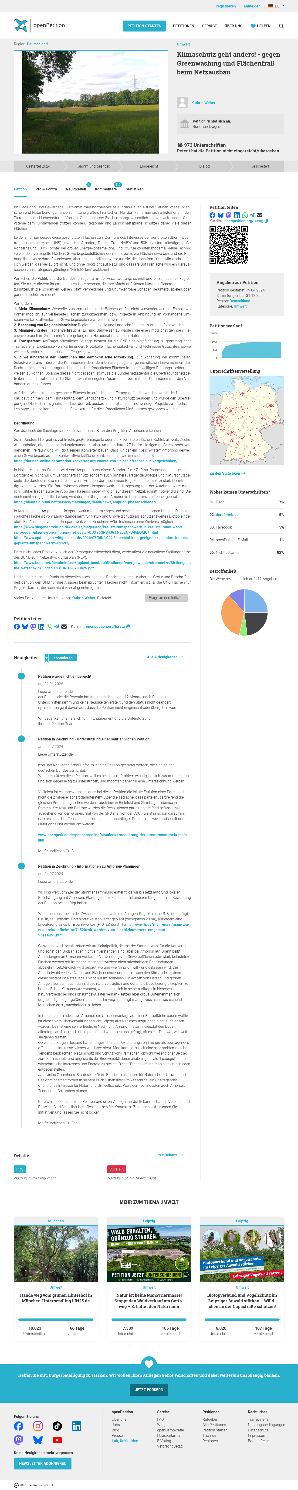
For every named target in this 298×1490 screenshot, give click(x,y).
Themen (209, 1435)
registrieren (226, 6)
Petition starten (144, 26)
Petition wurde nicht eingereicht (64, 676)
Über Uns (233, 26)
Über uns (119, 1419)
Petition (20, 189)
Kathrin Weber (203, 103)
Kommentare (106, 187)
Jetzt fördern (149, 1390)
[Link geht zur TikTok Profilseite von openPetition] (57, 1426)
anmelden (252, 6)
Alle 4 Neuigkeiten (163, 657)
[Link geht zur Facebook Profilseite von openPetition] (18, 1426)
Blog (115, 1430)
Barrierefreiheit (260, 1441)
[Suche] (281, 26)
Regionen (210, 1441)
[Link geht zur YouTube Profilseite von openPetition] (57, 1440)
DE (276, 6)
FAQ (160, 1419)
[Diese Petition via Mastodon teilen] (33, 626)
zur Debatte (168, 1155)
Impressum (257, 1435)
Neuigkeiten (76, 187)
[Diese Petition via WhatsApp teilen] (49, 626)
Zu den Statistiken (225, 473)
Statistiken (135, 189)
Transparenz (258, 1419)
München (56, 1221)
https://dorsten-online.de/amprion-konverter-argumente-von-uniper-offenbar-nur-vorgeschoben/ (96, 461)
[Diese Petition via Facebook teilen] (17, 626)
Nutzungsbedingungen (266, 1425)
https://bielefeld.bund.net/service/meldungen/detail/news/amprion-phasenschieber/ (85, 502)
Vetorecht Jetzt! (170, 1446)
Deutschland (37, 44)
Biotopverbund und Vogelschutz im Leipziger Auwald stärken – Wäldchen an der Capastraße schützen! (242, 1300)
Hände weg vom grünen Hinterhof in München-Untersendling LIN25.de (56, 1298)
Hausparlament (170, 1435)
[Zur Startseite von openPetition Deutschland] (40, 25)
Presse (117, 1435)
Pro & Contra (46, 189)
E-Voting (164, 1441)
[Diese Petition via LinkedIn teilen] (41, 626)
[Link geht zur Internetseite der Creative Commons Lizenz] (17, 1485)
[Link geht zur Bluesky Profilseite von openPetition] (38, 1440)
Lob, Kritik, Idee (125, 1441)
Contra (116, 1169)
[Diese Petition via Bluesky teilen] (25, 626)
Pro (20, 1169)
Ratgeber (210, 1419)
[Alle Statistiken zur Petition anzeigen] (247, 463)
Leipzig (149, 1221)
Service (209, 26)
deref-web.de (227, 514)
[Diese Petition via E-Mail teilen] (64, 626)
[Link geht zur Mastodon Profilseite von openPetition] (18, 1440)
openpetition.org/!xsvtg (106, 626)
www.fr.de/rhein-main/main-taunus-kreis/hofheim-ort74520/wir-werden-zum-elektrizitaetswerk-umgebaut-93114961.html (113, 929)
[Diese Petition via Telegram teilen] (56, 626)
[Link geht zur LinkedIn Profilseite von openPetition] (76, 1426)
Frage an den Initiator (166, 598)
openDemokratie (170, 1430)
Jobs (116, 1425)
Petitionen (184, 26)
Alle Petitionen (214, 1425)
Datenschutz (258, 1430)
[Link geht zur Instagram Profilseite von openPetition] (38, 1426)
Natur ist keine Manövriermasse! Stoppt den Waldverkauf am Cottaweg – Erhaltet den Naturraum (149, 1300)
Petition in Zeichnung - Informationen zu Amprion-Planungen (89, 866)
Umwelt (183, 44)
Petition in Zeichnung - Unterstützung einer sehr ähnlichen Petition (93, 739)
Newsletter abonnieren (42, 1463)
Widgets (163, 1425)
